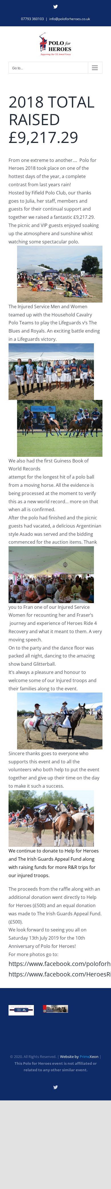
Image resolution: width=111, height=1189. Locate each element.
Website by (79, 1056)
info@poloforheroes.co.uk (69, 18)
